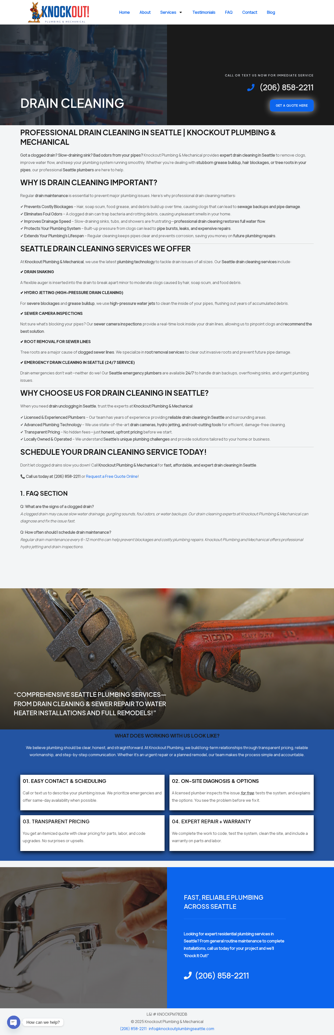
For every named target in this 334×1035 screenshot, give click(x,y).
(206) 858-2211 (133, 1028)
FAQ (229, 12)
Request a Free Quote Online (112, 476)
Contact (249, 12)
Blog (271, 12)
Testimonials (203, 12)
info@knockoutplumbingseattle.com (181, 1028)
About (145, 12)
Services (168, 12)
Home (124, 12)
